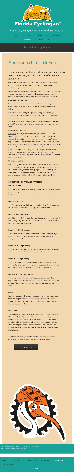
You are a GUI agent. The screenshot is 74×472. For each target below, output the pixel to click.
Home (15, 35)
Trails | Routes (43, 35)
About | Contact (44, 39)
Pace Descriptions (37, 47)
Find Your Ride (26, 347)
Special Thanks (37, 469)
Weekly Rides (28, 39)
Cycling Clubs (56, 35)
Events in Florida (26, 35)
